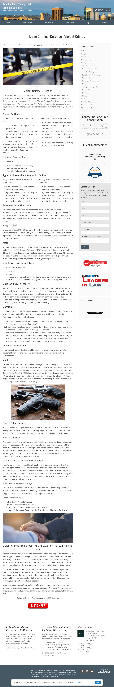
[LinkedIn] (91, 671)
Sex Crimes (85, 99)
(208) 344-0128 (104, 10)
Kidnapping (86, 84)
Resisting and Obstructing (91, 75)
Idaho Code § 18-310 (25, 476)
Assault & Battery (88, 72)
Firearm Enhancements (14, 423)
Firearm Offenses (11, 437)
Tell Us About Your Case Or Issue (91, 236)
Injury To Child (10, 225)
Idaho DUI (84, 51)
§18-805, (41, 250)
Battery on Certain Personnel (17, 205)
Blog (87, 23)
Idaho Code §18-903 (53, 118)
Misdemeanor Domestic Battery (19, 165)
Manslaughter (9, 306)
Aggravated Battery (36, 175)
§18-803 (23, 250)
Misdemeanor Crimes (88, 105)
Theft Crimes (85, 57)
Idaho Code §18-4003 (18, 373)
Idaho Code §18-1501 (17, 230)
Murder (6, 360)
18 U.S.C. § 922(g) (10, 488)
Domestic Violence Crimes (15, 157)
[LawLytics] (104, 671)
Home (8, 23)
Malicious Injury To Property (16, 283)
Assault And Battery (12, 114)
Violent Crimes (86, 66)
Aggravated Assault (12, 175)
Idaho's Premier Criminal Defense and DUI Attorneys (19, 629)
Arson (6, 242)
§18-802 (16, 250)
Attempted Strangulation (15, 345)
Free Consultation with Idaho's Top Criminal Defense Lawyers (56, 629)
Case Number (85, 229)
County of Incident (87, 222)
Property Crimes (86, 60)
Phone (83, 208)
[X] (87, 671)
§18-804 (30, 250)
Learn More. (77, 682)
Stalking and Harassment (90, 81)
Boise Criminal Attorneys (46, 86)
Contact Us (104, 23)
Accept (98, 682)
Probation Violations (88, 102)
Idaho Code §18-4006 (22, 311)
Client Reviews (69, 23)
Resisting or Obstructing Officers (19, 263)
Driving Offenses (86, 63)
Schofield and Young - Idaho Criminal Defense (18, 6)
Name (83, 201)
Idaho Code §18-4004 (27, 381)
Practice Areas (48, 23)
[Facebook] (82, 671)
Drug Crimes (85, 54)
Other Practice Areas (88, 108)
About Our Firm (27, 23)
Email (83, 215)
